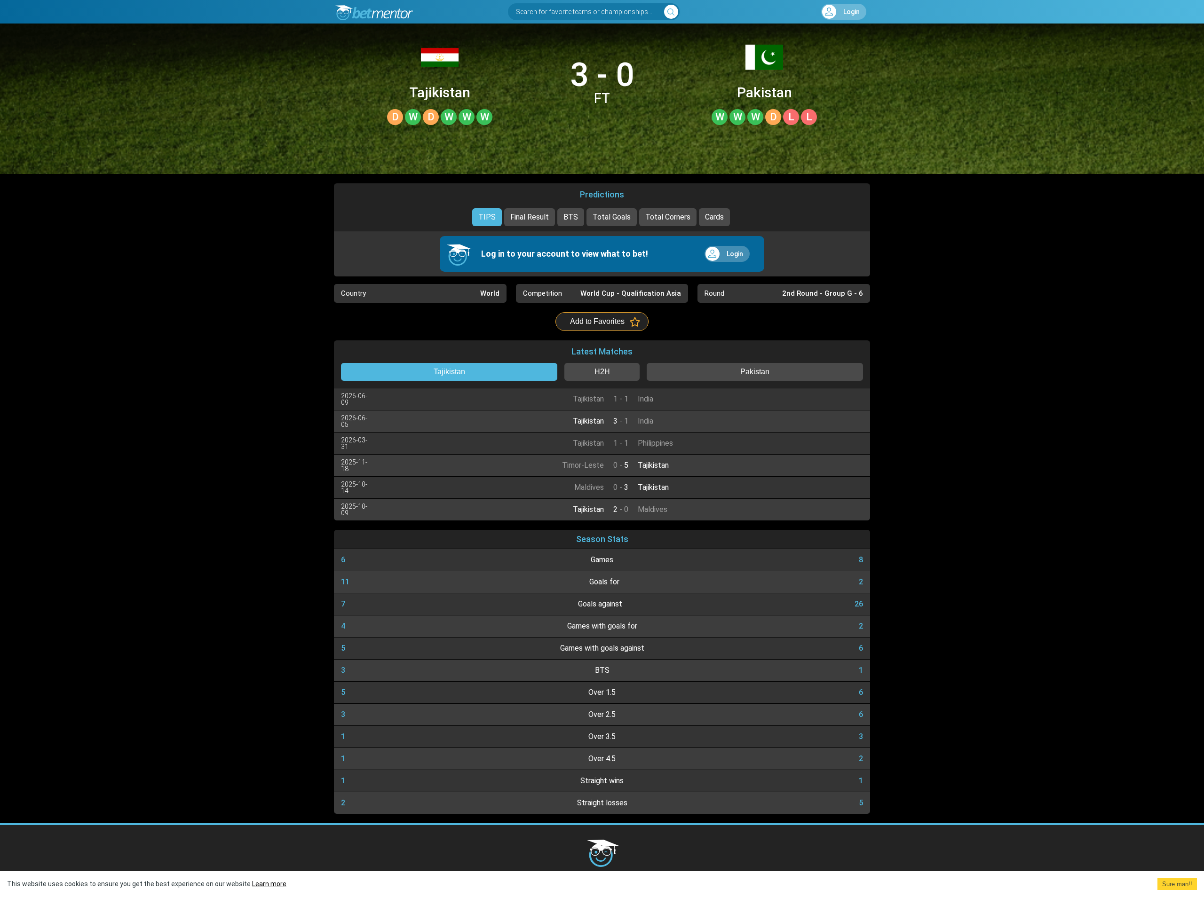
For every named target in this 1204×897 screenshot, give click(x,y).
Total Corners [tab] (667, 216)
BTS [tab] (570, 216)
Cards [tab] (714, 216)
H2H (602, 372)
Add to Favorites (597, 321)
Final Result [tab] (529, 216)
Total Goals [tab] (612, 216)
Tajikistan (439, 93)
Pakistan (764, 93)
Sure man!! (1177, 884)
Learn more (269, 884)
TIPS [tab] (487, 216)
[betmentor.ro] (373, 12)
